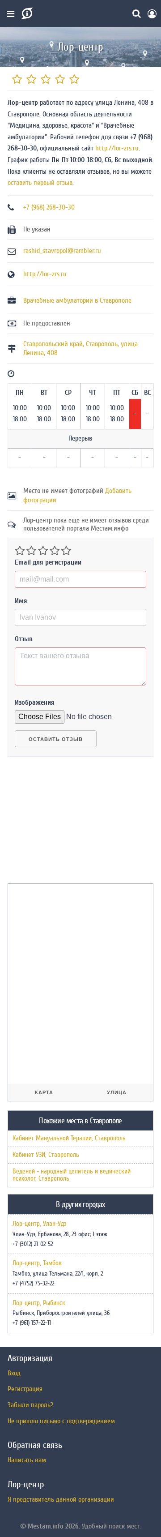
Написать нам (27, 1460)
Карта (44, 1092)
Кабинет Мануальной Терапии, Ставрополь (69, 1138)
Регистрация (25, 1389)
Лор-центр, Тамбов (37, 1263)
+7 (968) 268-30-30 (49, 207)
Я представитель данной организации (61, 1499)
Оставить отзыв (56, 739)
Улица (117, 1092)
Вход (14, 1373)
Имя (21, 601)
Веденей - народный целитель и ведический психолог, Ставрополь (72, 1175)
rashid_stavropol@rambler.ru (62, 251)
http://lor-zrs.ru (117, 148)
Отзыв (24, 639)
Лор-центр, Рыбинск (39, 1303)
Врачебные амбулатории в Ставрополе (77, 300)
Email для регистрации (48, 562)
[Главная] (26, 13)
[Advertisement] (75, 824)
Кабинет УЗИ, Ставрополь (46, 1155)
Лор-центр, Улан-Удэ (40, 1224)
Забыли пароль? (30, 1405)
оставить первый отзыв (40, 183)
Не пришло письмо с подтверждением (61, 1421)
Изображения (35, 702)
